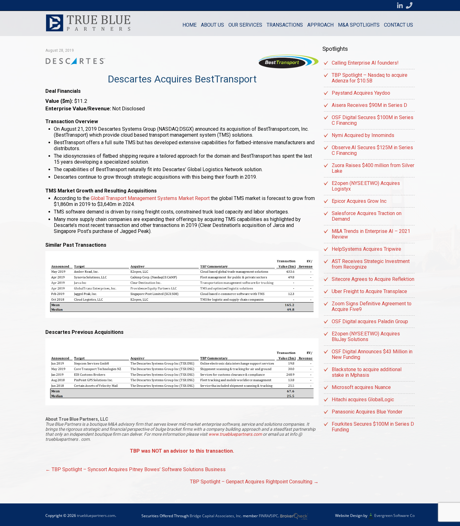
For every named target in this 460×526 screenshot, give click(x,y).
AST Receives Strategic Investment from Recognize (371, 264)
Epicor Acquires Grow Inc (359, 201)
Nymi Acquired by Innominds (363, 135)
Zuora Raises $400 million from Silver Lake (373, 168)
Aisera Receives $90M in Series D (369, 105)
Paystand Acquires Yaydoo (361, 93)
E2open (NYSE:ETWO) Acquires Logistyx (366, 186)
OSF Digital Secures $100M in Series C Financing (372, 120)
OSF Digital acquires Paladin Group (370, 321)
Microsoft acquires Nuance (361, 387)
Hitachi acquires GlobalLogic (363, 399)
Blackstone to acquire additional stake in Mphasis (366, 372)
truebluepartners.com (96, 515)
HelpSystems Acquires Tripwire (366, 249)
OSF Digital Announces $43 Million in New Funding (372, 354)
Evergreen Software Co (394, 515)
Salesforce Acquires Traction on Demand (366, 216)
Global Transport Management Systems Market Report (150, 198)
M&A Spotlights (359, 25)
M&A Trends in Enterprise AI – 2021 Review (371, 234)
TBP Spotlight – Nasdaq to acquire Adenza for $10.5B (369, 78)
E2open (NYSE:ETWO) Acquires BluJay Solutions (366, 336)
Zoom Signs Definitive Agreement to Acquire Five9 (371, 306)
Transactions (285, 25)
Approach (320, 25)
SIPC (274, 515)
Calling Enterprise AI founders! (365, 63)
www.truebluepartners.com (235, 434)
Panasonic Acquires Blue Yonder (367, 412)
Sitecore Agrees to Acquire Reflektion (373, 279)
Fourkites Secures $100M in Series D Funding (373, 427)
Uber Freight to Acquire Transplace (369, 291)
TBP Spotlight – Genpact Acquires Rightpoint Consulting (254, 482)
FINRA (264, 515)
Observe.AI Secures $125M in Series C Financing (372, 150)
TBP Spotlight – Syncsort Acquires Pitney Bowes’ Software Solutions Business (135, 469)
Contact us (398, 25)
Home (189, 25)
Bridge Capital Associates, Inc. (216, 515)
